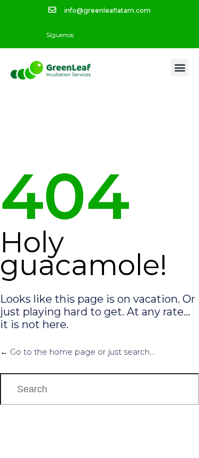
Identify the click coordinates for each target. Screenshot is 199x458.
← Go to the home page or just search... (77, 352)
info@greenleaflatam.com (107, 10)
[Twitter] (108, 35)
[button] (179, 67)
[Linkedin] (145, 35)
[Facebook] (90, 35)
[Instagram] (127, 35)
